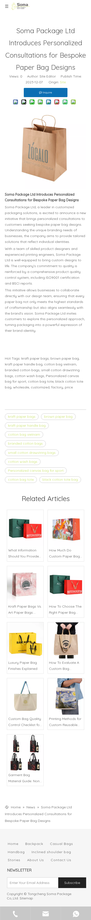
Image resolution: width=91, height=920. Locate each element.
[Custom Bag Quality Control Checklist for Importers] (25, 696)
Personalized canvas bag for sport (36, 470)
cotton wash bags (22, 461)
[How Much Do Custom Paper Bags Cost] (66, 528)
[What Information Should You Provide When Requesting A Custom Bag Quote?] (25, 528)
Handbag (16, 852)
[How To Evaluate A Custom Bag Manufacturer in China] (66, 640)
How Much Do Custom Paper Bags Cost (65, 553)
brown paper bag (58, 416)
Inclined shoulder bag (51, 852)
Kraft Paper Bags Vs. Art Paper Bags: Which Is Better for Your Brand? (25, 610)
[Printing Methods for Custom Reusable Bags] (66, 696)
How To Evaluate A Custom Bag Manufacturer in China (64, 666)
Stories (14, 860)
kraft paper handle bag (27, 425)
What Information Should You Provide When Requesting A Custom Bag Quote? (24, 553)
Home (13, 844)
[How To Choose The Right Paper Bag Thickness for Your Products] (66, 584)
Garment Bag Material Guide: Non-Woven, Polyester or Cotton (24, 778)
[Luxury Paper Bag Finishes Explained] (25, 640)
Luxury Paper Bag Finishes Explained (22, 665)
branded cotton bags (25, 443)
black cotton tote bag (60, 479)
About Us (35, 860)
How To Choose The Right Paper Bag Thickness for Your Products (65, 610)
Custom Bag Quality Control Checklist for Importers (24, 722)
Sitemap (26, 898)
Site (63, 82)
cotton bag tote (21, 479)
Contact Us (61, 860)
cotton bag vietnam (24, 434)
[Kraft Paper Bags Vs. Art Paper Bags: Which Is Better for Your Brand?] (25, 584)
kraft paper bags (21, 416)
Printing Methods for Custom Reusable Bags (65, 722)
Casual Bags (61, 844)
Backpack (34, 844)
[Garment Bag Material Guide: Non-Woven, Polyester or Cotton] (25, 752)
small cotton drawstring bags (32, 452)
